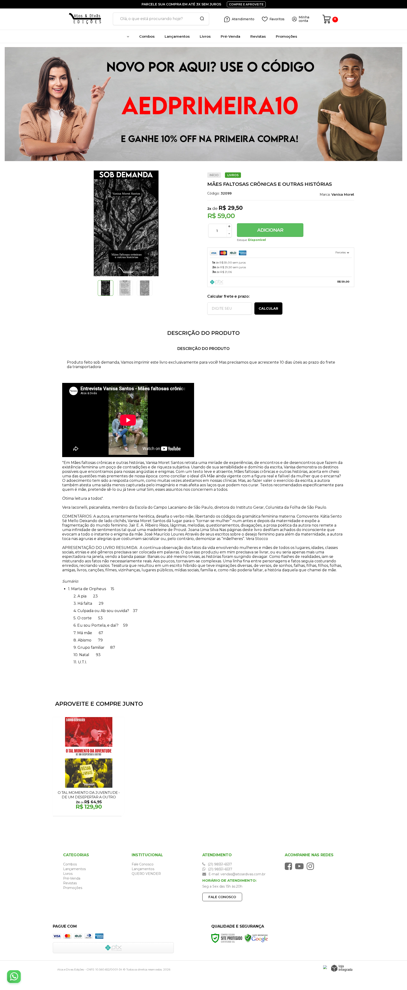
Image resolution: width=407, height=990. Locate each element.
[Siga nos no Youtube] (300, 866)
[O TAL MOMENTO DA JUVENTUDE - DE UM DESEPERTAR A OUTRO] (88, 767)
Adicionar (270, 230)
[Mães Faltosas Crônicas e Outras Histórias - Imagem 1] (105, 288)
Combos (70, 864)
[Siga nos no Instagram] (311, 866)
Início (214, 175)
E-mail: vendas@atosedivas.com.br (236, 874)
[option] (203, 104)
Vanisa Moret (342, 194)
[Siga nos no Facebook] (289, 866)
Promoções (72, 888)
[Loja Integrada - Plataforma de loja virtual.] (341, 968)
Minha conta (304, 19)
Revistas (70, 883)
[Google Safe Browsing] (256, 938)
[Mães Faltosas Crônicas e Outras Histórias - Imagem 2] (125, 288)
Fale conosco (222, 897)
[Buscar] (200, 18)
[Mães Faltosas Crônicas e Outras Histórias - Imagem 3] (144, 288)
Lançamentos (74, 869)
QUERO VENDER (146, 874)
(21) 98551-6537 (219, 864)
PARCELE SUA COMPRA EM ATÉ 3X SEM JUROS (182, 4)
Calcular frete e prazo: (228, 296)
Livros (233, 175)
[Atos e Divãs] (81, 19)
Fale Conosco (143, 864)
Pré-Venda (71, 878)
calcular (268, 308)
